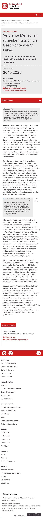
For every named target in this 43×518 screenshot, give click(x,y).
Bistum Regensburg (8, 392)
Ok (39, 515)
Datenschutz (5, 480)
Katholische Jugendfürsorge (11, 407)
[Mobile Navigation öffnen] (40, 15)
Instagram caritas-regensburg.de (10, 353)
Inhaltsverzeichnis (7, 470)
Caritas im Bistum (7, 373)
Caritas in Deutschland (9, 367)
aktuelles (20, 20)
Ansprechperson (8, 325)
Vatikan (3, 385)
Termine (4, 458)
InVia (3, 417)
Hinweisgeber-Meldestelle (10, 473)
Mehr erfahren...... (20, 515)
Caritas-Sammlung (8, 461)
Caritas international (8, 363)
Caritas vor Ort (6, 377)
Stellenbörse (5, 439)
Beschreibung (7, 100)
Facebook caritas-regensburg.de (4, 353)
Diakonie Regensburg (9, 424)
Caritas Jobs (5, 443)
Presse (26, 20)
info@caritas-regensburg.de (15, 88)
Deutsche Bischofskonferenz (11, 389)
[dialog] (22, 507)
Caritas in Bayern (7, 370)
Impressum (5, 483)
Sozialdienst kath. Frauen (10, 421)
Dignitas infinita (6, 399)
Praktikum (4, 446)
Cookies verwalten (10, 494)
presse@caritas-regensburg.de (17, 340)
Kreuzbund (5, 414)
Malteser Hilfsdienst (8, 411)
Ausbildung (5, 432)
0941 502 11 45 (10, 337)
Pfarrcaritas (5, 395)
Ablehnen (31, 515)
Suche (3, 476)
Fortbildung (5, 436)
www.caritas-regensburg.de (15, 90)
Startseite (12, 20)
